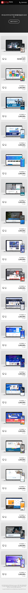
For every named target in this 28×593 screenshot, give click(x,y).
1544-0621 (24, 2)
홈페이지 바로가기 (14, 21)
